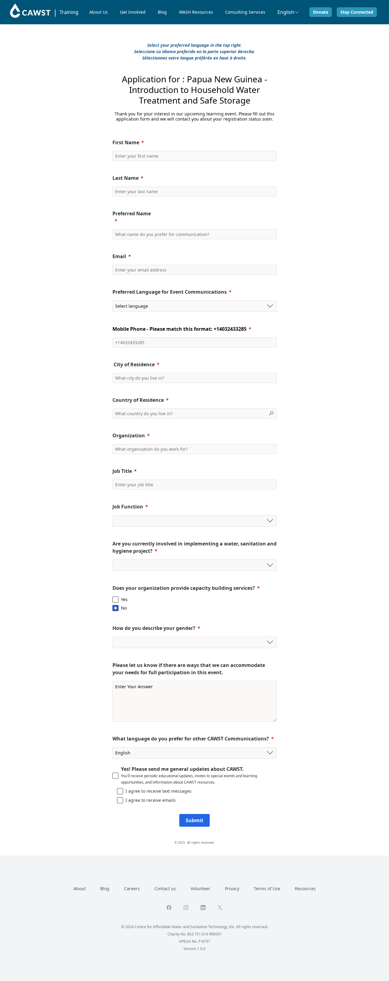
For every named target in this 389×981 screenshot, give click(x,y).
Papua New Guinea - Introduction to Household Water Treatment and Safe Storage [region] (198, 89)
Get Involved (133, 12)
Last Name (125, 178)
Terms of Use (267, 888)
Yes (124, 599)
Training (69, 12)
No (124, 608)
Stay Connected (356, 12)
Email (119, 256)
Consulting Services (245, 12)
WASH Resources (196, 12)
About (80, 888)
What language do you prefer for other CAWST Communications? (190, 738)
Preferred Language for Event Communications (169, 292)
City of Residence (133, 364)
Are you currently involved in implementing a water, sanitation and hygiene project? (194, 547)
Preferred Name (131, 213)
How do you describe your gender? (153, 628)
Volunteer (200, 888)
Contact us (165, 888)
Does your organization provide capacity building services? (183, 588)
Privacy (232, 888)
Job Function (127, 506)
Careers (132, 888)
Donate (320, 12)
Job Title (122, 471)
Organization (128, 435)
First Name (125, 142)
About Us (98, 12)
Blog (162, 12)
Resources (305, 888)
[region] (198, 89)
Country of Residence (138, 400)
